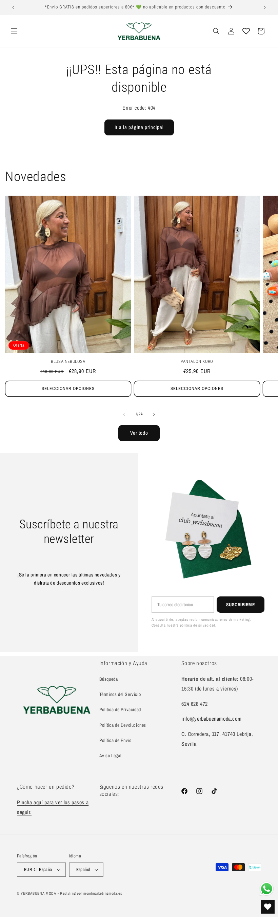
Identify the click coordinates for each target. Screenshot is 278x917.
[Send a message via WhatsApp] (267, 889)
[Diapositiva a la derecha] (153, 414)
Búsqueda (108, 679)
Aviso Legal (110, 755)
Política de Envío (115, 740)
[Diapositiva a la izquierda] (124, 414)
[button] (14, 31)
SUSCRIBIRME (240, 605)
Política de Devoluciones (122, 725)
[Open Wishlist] (246, 31)
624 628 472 (194, 703)
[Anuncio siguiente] (264, 7)
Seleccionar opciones (68, 388)
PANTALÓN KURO (197, 361)
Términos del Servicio (120, 694)
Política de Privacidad (120, 709)
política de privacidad (197, 625)
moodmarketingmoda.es (102, 893)
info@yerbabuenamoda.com (211, 718)
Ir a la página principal (139, 127)
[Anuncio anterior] (13, 7)
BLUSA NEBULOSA (68, 361)
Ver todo (139, 432)
